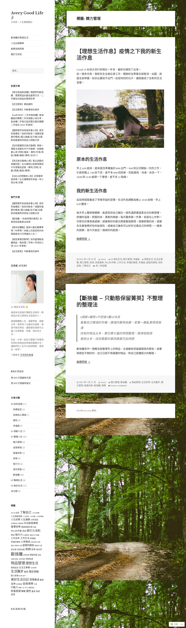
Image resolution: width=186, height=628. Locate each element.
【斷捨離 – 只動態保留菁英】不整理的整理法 (120, 301)
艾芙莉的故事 (26, 355)
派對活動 (22, 559)
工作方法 (24, 538)
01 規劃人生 (16, 431)
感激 (12, 545)
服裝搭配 (33, 555)
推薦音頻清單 (17, 49)
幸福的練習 (15, 542)
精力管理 (17, 442)
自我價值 (19, 584)
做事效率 (17, 453)
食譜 (38, 591)
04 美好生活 (16, 486)
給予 (24, 576)
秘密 (26, 572)
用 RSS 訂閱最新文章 (21, 378)
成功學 (14, 550)
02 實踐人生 (16, 437)
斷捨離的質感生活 (19, 37)
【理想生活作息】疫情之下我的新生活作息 (119, 54)
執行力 (16, 464)
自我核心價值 (19, 415)
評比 (26, 588)
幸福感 (16, 426)
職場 (42, 580)
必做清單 (34, 542)
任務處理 (20, 523)
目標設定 (17, 409)
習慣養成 (34, 579)
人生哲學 (26, 516)
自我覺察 (28, 583)
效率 (33, 549)
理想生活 (32, 563)
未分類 (14, 491)
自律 (13, 584)
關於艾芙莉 (16, 54)
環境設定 (15, 568)
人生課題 (25, 519)
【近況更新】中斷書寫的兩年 (25, 109)
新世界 (39, 550)
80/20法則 (15, 513)
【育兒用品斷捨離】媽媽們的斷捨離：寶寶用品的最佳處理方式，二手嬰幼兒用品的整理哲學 (27, 95)
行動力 (14, 587)
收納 (28, 549)
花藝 (35, 584)
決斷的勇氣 (14, 559)
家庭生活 (33, 535)
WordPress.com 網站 (86, 410)
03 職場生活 (16, 480)
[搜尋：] (27, 71)
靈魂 (33, 591)
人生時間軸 (39, 516)
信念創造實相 (31, 523)
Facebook (18, 609)
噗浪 (13, 535)
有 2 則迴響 (101, 266)
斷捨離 (16, 475)
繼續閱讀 (82, 239)
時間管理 (26, 555)
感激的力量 (18, 545)
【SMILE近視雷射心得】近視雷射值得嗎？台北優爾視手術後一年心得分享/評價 (27, 179)
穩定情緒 (34, 571)
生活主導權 (24, 567)
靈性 (15, 420)
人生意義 (32, 516)
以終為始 (34, 520)
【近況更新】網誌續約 (22, 104)
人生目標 (15, 519)
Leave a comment (118, 385)
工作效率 (15, 538)
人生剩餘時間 (16, 516)
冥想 (15, 458)
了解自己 (25, 512)
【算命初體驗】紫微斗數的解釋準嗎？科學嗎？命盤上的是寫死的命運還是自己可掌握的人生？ (27, 230)
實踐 (37, 535)
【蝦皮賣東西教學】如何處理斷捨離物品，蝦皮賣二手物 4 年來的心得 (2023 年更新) (27, 242)
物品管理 (18, 563)
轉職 (23, 591)
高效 (13, 594)
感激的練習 (28, 545)
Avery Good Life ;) (27, 15)
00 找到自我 (16, 404)
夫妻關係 (26, 535)
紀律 (20, 576)
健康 (34, 527)
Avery (103, 259)
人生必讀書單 (17, 43)
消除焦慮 (29, 559)
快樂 (38, 542)
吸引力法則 (33, 530)
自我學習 (17, 447)
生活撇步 (17, 571)
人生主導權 (35, 513)
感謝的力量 (38, 545)
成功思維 (17, 469)
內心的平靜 (16, 531)
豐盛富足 (31, 588)
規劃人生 (21, 588)
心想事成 (25, 541)
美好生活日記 (20, 579)
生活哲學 (33, 568)
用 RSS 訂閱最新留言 (21, 383)
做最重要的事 (27, 527)
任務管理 (14, 523)
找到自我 (21, 550)
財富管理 (16, 591)
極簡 (39, 555)
